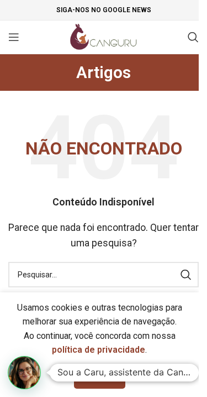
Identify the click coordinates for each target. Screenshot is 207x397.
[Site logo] (103, 36)
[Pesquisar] (193, 37)
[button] (24, 372)
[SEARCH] (186, 274)
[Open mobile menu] (14, 37)
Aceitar (99, 377)
